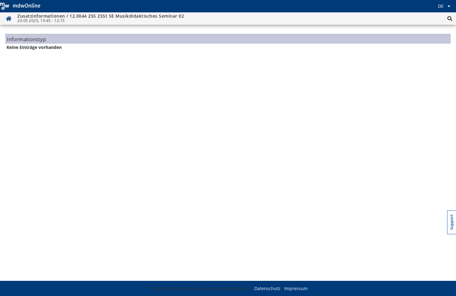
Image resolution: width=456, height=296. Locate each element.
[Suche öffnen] (450, 18)
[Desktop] (20, 6)
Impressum (296, 288)
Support (451, 222)
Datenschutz (267, 288)
